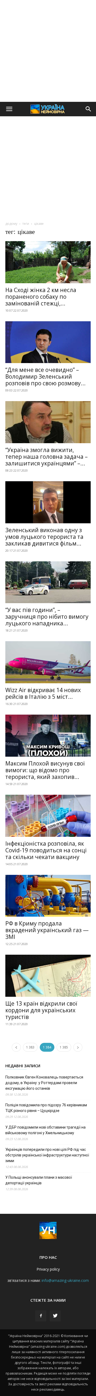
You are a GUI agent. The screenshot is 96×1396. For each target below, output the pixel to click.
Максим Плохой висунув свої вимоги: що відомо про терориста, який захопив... (45, 770)
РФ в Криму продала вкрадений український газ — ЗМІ (47, 930)
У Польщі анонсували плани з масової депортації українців (38, 1180)
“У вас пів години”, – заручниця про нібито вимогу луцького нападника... (47, 616)
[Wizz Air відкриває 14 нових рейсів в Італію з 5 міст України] (48, 662)
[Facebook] (40, 1316)
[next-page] (77, 1047)
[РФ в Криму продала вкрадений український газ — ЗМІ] (48, 896)
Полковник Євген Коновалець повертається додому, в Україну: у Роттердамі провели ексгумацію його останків (44, 1083)
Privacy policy (48, 1269)
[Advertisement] (48, 51)
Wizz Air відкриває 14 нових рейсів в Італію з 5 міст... (43, 693)
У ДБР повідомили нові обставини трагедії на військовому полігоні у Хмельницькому (45, 1130)
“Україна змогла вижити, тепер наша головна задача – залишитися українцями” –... (46, 456)
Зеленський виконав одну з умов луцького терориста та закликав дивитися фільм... (44, 536)
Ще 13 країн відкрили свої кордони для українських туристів (41, 1010)
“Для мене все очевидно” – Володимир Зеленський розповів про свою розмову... (45, 376)
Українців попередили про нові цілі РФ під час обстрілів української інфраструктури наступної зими (47, 1155)
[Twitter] (55, 1316)
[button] (9, 109)
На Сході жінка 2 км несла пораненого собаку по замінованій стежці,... (40, 296)
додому (11, 223)
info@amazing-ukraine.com (65, 1280)
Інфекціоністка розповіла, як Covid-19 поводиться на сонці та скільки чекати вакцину (46, 850)
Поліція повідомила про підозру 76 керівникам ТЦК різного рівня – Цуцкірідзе (46, 1108)
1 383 (30, 1047)
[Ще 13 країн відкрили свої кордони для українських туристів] (48, 976)
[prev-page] (16, 1047)
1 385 (64, 1047)
